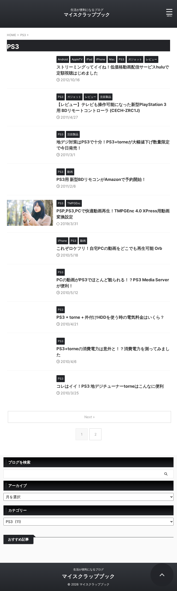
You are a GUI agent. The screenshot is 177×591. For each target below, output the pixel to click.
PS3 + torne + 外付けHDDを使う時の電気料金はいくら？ (110, 317)
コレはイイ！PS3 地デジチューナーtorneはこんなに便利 (110, 386)
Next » (89, 417)
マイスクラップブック (87, 14)
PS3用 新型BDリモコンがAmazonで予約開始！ (101, 179)
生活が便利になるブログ (88, 569)
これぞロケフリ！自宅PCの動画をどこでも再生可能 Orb (109, 248)
